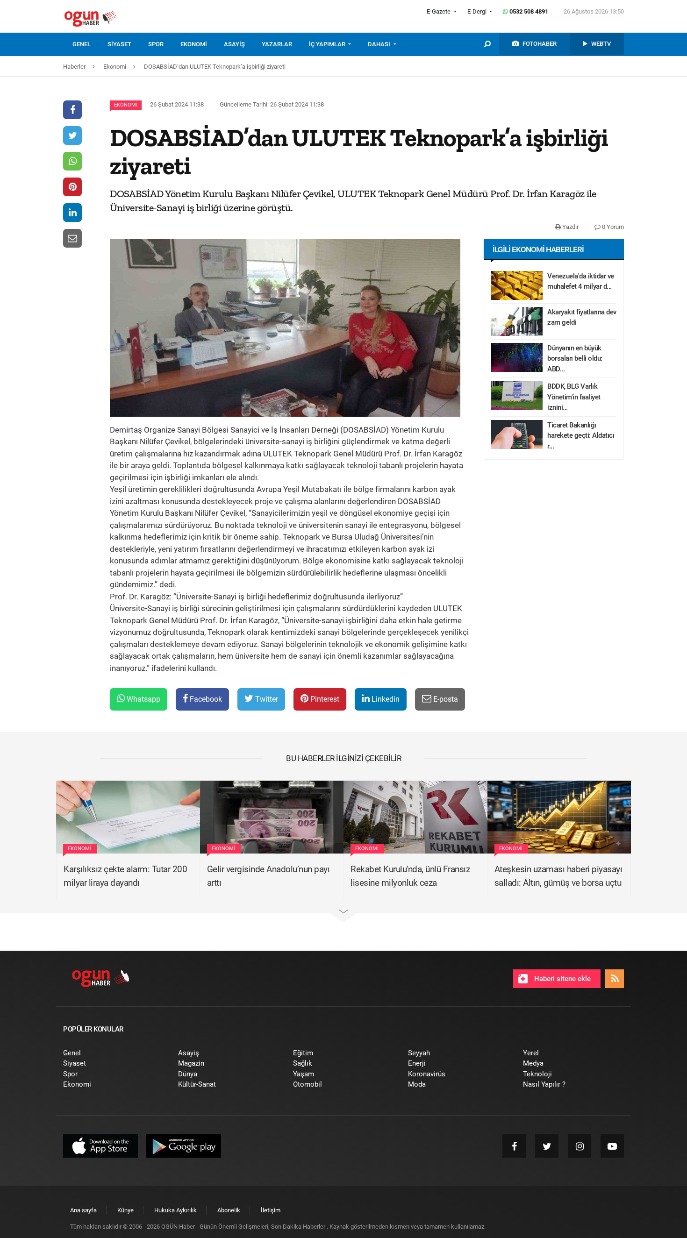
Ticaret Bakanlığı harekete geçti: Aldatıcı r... (580, 435)
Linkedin (385, 699)
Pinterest (323, 699)
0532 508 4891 (528, 11)
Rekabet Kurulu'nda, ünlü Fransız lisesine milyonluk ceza (410, 876)
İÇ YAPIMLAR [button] (328, 44)
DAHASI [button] (380, 44)
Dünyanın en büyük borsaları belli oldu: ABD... (574, 358)
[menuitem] (89, 44)
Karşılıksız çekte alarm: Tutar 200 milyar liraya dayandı (125, 876)
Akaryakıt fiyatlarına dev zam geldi (581, 317)
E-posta (444, 699)
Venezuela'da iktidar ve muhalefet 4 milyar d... (580, 281)
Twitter (265, 699)
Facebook (205, 699)
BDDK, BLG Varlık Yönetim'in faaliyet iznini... (574, 397)
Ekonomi (125, 105)
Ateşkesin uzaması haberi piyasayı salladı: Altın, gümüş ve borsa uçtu (558, 876)
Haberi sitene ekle (561, 979)
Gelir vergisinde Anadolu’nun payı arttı (268, 876)
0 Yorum (612, 226)
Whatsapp (142, 699)
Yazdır (570, 226)
